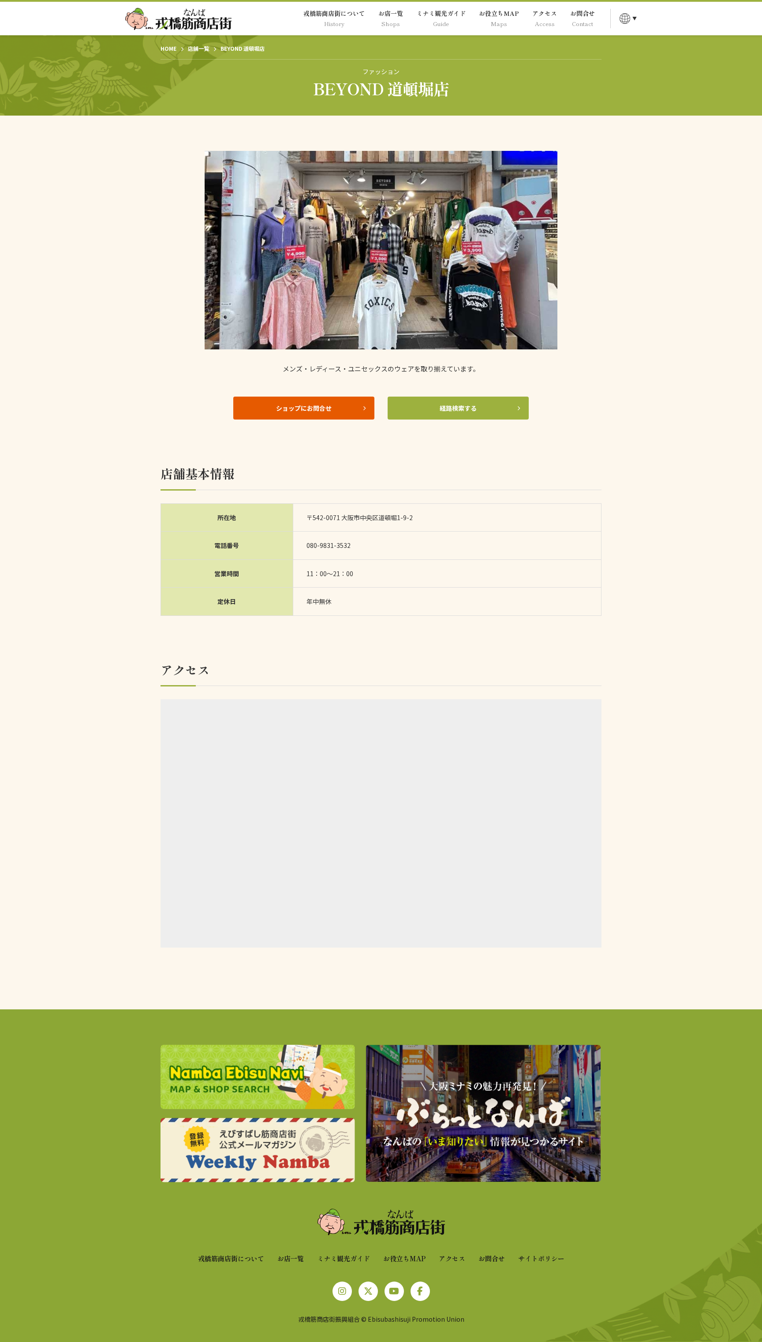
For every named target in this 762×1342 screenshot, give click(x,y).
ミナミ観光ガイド (343, 1258)
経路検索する (458, 408)
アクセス (452, 1258)
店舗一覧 (198, 48)
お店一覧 (290, 1258)
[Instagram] (342, 1291)
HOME (168, 48)
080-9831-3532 (328, 545)
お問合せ (491, 1258)
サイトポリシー (541, 1258)
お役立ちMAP (404, 1258)
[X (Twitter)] (368, 1291)
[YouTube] (394, 1291)
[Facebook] (420, 1291)
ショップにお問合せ (304, 408)
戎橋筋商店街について (231, 1258)
